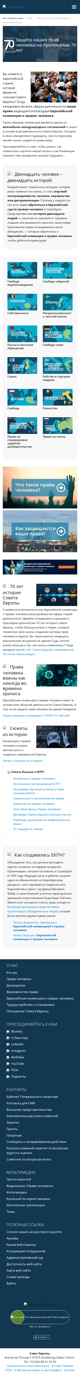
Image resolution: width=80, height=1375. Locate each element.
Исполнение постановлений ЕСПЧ (36, 784)
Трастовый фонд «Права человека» (37, 809)
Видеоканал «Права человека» (30, 1186)
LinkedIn (17, 1044)
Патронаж (14, 1135)
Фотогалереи (17, 1192)
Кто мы (12, 972)
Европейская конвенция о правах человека (40, 998)
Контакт (69, 1370)
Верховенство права (22, 992)
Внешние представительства (29, 1109)
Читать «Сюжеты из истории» (23, 761)
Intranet (42, 1337)
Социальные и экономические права (38, 798)
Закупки (13, 1122)
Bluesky (16, 1031)
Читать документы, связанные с (39, 926)
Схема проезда (18, 1277)
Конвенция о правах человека (34, 778)
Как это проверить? (40, 1326)
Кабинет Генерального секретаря (32, 1096)
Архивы (12, 1238)
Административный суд (25, 1257)
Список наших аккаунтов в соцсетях (34, 1232)
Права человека (19, 979)
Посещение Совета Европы (28, 1011)
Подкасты (18, 1076)
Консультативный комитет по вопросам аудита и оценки (37, 1150)
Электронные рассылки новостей (32, 1116)
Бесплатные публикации (26, 1205)
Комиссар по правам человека (34, 804)
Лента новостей (19, 1179)
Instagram (18, 1050)
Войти (11, 1283)
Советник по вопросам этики (29, 1159)
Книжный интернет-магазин (28, 1199)
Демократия (16, 985)
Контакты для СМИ (21, 1103)
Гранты (12, 1129)
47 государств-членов (28, 829)
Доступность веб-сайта (24, 1264)
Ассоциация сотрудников (26, 1251)
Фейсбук (17, 1057)
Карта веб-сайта (19, 1270)
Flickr (14, 1070)
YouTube (17, 1063)
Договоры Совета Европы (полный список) (42, 814)
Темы (11, 1211)
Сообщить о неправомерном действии (36, 1141)
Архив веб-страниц (21, 1244)
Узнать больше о (35, 937)
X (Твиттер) (19, 1038)
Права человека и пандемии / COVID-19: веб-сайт (36, 715)
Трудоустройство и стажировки (31, 1004)
